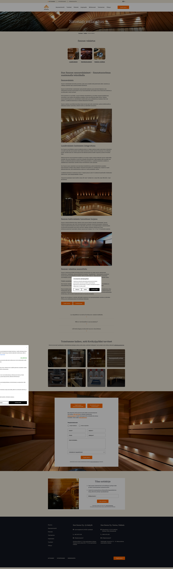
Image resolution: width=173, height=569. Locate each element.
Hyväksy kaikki (94, 289)
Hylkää (85, 289)
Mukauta (77, 289)
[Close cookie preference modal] (26, 347)
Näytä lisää (2, 354)
